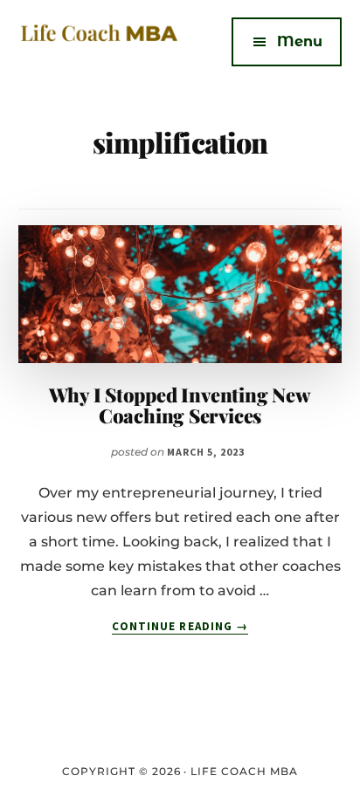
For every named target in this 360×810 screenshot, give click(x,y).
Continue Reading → (180, 627)
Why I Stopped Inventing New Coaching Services (179, 405)
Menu (299, 41)
